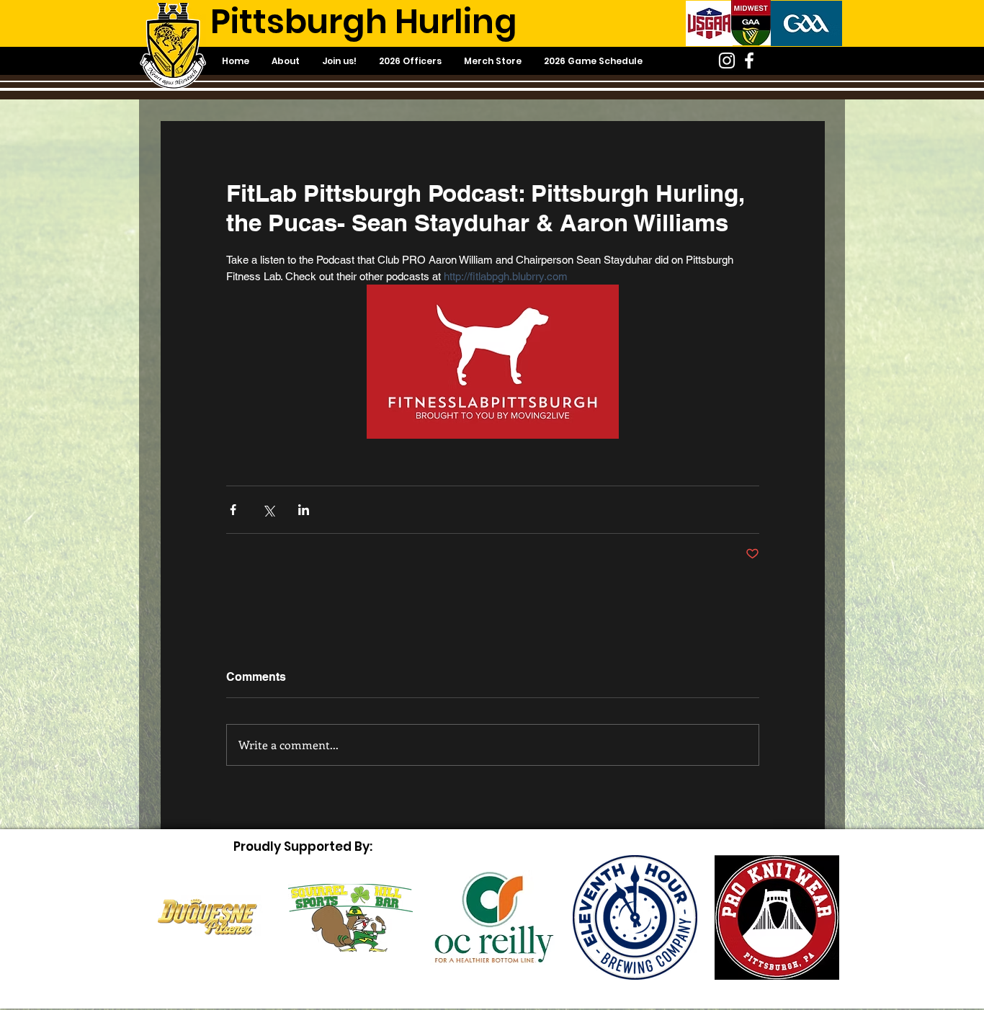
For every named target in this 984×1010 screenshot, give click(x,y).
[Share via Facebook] (233, 510)
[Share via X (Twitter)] (268, 510)
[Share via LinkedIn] (303, 510)
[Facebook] (749, 60)
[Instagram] (727, 60)
